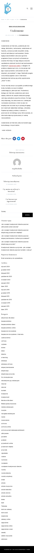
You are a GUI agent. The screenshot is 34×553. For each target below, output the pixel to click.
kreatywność (5, 397)
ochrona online (6, 427)
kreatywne (4, 394)
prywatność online (7, 443)
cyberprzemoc (5, 337)
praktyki (3, 440)
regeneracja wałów (15, 66)
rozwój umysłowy (6, 476)
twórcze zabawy (6, 509)
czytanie (3, 344)
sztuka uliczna (5, 493)
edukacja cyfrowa (6, 364)
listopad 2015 (5, 296)
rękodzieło (4, 453)
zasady (3, 532)
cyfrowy (3, 341)
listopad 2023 (5, 273)
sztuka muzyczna (6, 486)
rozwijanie (4, 463)
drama (3, 347)
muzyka (3, 410)
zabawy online (5, 519)
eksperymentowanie (7, 367)
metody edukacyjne (7, 407)
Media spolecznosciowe (17, 26)
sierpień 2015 (5, 306)
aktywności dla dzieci (7, 318)
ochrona (4, 423)
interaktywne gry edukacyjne (10, 380)
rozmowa (4, 460)
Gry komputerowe (7, 377)
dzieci (3, 351)
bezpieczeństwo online (8, 328)
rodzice (3, 456)
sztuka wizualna (6, 496)
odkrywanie (4, 433)
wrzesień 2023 (5, 280)
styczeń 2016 (5, 289)
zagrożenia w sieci (7, 529)
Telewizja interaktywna (11, 181)
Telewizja (4, 506)
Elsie (16, 549)
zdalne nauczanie (6, 536)
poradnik (4, 436)
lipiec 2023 (4, 286)
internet (3, 387)
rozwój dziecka (6, 473)
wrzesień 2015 (5, 303)
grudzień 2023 (5, 270)
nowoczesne (5, 420)
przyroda (4, 450)
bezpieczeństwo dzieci (8, 324)
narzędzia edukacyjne (8, 413)
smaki (3, 479)
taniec (3, 499)
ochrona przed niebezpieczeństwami (12, 430)
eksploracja (4, 371)
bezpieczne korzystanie (8, 331)
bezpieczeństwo (6, 321)
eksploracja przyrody (8, 374)
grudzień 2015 (5, 293)
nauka (3, 417)
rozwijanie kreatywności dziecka (11, 466)
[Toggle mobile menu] (31, 8)
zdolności (4, 539)
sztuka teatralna (6, 489)
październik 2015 (6, 299)
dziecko (3, 354)
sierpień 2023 (5, 283)
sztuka (3, 483)
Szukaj (3, 211)
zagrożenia (4, 522)
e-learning (4, 357)
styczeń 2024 (5, 266)
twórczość (4, 512)
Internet (3, 384)
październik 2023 (6, 276)
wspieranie (4, 516)
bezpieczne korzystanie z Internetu (12, 334)
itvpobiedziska (24, 35)
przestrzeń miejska (7, 446)
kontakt (3, 390)
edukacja (4, 361)
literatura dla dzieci (7, 400)
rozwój (3, 470)
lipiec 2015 (4, 309)
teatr (2, 503)
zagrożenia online (6, 526)
